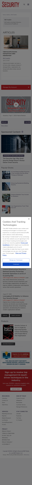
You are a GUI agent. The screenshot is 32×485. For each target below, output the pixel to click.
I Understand (16, 264)
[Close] (29, 219)
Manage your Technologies (16, 260)
